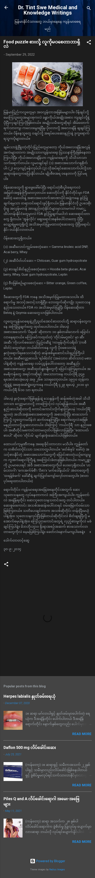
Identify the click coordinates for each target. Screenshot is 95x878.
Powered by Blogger (50, 861)
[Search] (88, 9)
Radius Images (57, 869)
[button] (88, 43)
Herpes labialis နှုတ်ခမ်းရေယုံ (29, 696)
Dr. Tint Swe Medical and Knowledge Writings (47, 10)
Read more (81, 734)
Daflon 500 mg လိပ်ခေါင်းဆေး (30, 747)
